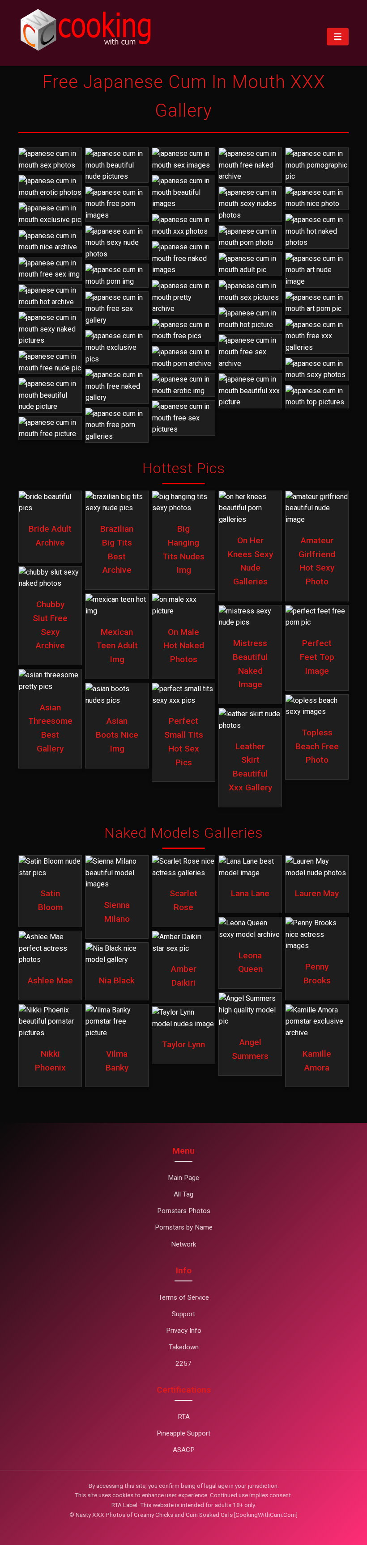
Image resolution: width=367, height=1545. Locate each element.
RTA (184, 1417)
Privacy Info (183, 1331)
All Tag (183, 1194)
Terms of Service (183, 1297)
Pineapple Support (183, 1433)
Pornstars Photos (183, 1211)
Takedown (184, 1347)
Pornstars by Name (184, 1227)
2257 (183, 1364)
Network (183, 1244)
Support (183, 1314)
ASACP (184, 1450)
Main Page (183, 1178)
